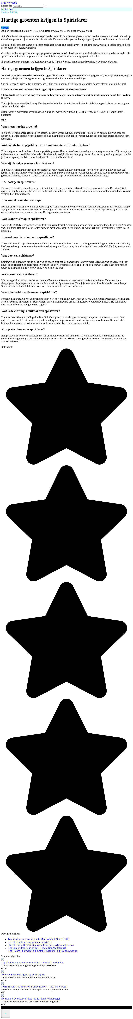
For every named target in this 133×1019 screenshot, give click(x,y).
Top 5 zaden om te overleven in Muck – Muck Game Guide (38, 939)
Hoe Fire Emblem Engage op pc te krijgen (29, 942)
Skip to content (9, 2)
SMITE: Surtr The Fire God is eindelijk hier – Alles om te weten (41, 945)
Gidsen (5, 27)
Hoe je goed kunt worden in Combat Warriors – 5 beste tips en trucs (42, 950)
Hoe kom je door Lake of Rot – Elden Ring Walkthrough (37, 948)
